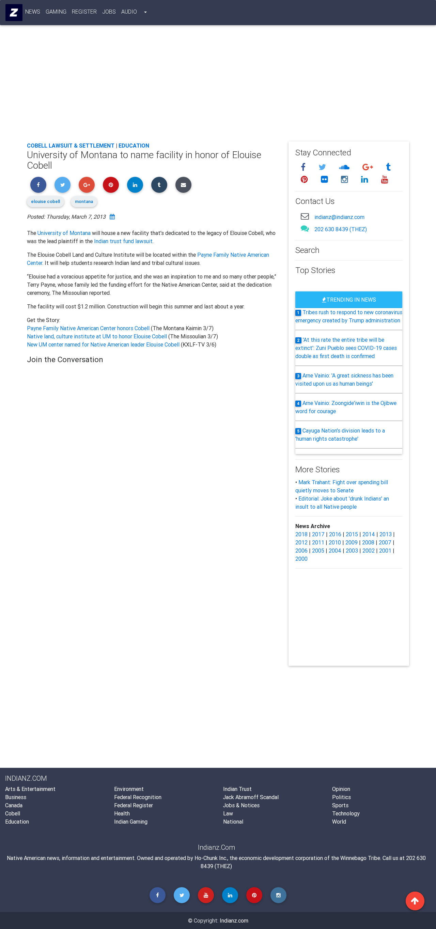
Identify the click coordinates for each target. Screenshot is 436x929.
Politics (341, 797)
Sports (340, 805)
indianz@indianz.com (339, 217)
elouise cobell (45, 201)
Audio (129, 11)
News (32, 11)
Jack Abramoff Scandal (251, 797)
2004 (335, 550)
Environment (129, 789)
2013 (385, 534)
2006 (301, 550)
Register (84, 11)
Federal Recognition (137, 797)
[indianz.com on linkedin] (365, 179)
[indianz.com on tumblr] (388, 167)
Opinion (341, 789)
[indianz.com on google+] (369, 167)
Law (228, 813)
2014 (368, 534)
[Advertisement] (218, 85)
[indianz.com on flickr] (325, 179)
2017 (318, 534)
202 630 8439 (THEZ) (340, 229)
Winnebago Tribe (360, 858)
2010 (335, 542)
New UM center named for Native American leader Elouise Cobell (104, 344)
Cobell (12, 813)
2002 (368, 550)
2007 (385, 542)
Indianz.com (234, 920)
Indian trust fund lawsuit (123, 241)
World (339, 821)
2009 (351, 542)
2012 (301, 542)
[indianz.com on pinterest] (305, 179)
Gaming (56, 11)
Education (134, 145)
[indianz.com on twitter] (323, 167)
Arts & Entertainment (30, 789)
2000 (301, 558)
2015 (352, 534)
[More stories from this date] (112, 216)
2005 (318, 550)
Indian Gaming (130, 821)
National (233, 821)
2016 (335, 534)
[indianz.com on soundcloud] (345, 167)
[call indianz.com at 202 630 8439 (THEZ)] (305, 228)
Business (15, 797)
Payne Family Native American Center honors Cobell (89, 328)
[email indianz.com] (305, 216)
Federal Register (133, 805)
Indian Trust (237, 789)
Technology (346, 813)
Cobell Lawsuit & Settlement (70, 145)
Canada (13, 805)
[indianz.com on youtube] (384, 179)
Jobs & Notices (241, 805)
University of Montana (64, 233)
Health (122, 813)
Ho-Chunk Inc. (210, 858)
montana (84, 201)
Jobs (109, 11)
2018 (301, 534)
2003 (352, 550)
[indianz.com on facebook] (304, 167)
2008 (368, 542)
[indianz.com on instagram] (345, 179)
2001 (385, 550)
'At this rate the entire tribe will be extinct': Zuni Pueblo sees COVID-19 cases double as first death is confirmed (346, 347)
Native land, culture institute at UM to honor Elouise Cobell (97, 336)
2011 (318, 542)
